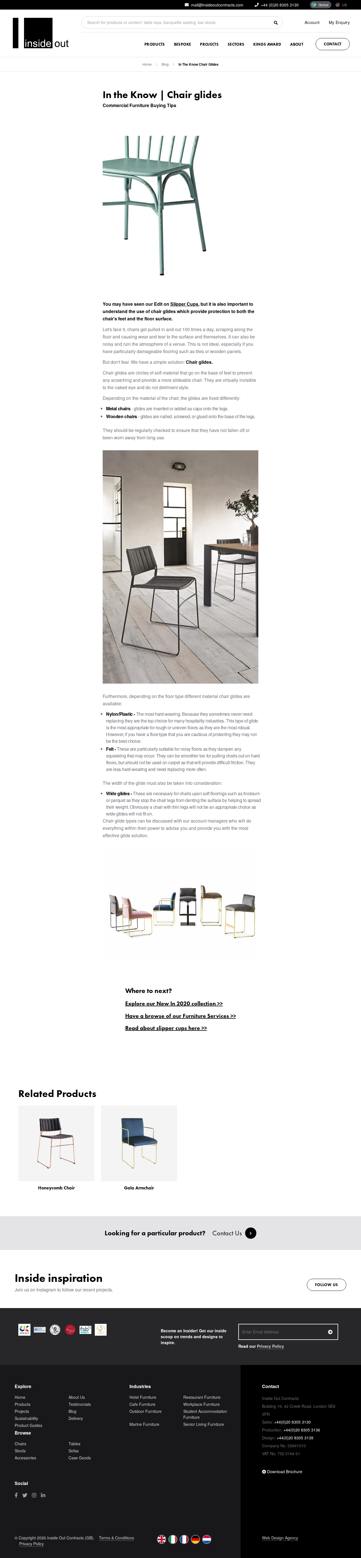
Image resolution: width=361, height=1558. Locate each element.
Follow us (326, 1284)
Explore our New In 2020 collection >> (174, 1003)
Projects (209, 44)
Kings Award (267, 44)
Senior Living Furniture (203, 1424)
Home (147, 64)
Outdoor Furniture (145, 1411)
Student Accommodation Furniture (205, 1414)
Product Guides (28, 1425)
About (296, 44)
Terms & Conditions (116, 1538)
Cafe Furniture (142, 1404)
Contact (333, 43)
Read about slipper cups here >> (166, 1028)
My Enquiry (339, 22)
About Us (77, 1397)
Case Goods (80, 1458)
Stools (20, 1450)
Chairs (20, 1443)
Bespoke (182, 44)
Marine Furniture (144, 1424)
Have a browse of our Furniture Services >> (180, 1016)
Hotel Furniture (142, 1397)
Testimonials (80, 1404)
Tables (74, 1443)
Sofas (74, 1450)
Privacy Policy (270, 1346)
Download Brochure (284, 1471)
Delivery (76, 1418)
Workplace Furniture (201, 1404)
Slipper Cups (184, 304)
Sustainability (26, 1418)
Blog (72, 1411)
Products (154, 44)
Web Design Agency (280, 1538)
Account (312, 22)
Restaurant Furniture (202, 1397)
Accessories (25, 1458)
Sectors (236, 44)
